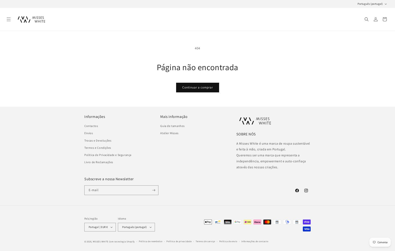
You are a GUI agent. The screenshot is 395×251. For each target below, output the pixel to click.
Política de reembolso (151, 241)
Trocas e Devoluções (97, 140)
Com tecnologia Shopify (122, 241)
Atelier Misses (169, 133)
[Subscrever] (153, 190)
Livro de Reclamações (98, 162)
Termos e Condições (97, 148)
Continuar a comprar (197, 87)
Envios (88, 133)
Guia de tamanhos (172, 126)
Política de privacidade (179, 241)
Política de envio (228, 241)
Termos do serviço (205, 241)
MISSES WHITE (100, 241)
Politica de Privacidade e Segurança (107, 155)
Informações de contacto (254, 241)
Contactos (91, 126)
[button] (8, 19)
